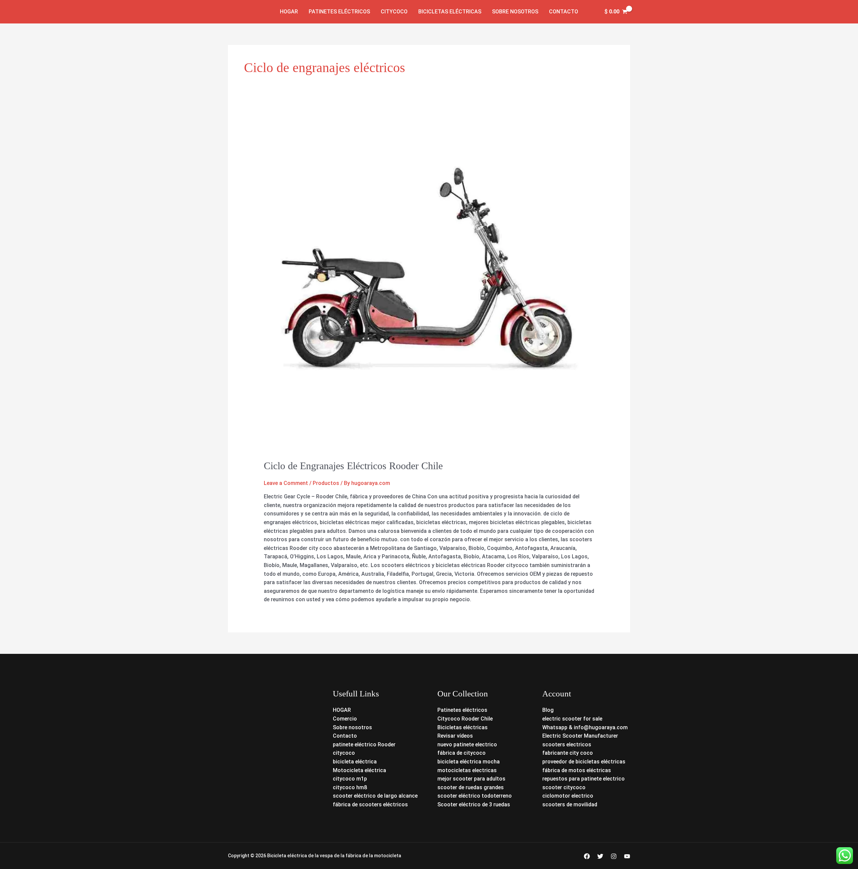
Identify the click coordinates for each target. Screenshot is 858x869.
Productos (326, 483)
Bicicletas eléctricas (449, 11)
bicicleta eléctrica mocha (468, 761)
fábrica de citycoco (461, 753)
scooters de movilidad (569, 804)
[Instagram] (614, 856)
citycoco (344, 753)
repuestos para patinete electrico (583, 778)
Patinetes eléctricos (339, 11)
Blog (548, 710)
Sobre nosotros (515, 11)
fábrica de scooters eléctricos (370, 804)
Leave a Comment (286, 483)
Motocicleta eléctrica (359, 770)
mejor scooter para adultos (471, 778)
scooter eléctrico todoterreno (474, 796)
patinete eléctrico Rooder (364, 744)
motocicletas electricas (467, 770)
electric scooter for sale (572, 719)
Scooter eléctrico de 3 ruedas (473, 804)
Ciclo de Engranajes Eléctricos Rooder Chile (353, 465)
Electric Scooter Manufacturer (580, 736)
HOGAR (342, 710)
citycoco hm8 (350, 787)
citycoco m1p (350, 778)
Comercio (345, 719)
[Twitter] (600, 856)
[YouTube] (627, 856)
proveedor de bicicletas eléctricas (583, 761)
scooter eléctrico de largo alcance (375, 796)
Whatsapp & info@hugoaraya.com (585, 727)
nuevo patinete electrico (467, 744)
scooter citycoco (564, 787)
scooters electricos (566, 744)
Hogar (289, 11)
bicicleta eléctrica (355, 761)
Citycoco (394, 11)
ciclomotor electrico (567, 796)
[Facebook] (587, 856)
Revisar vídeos (455, 736)
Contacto (563, 11)
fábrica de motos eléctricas (576, 770)
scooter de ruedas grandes (470, 787)
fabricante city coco (567, 753)
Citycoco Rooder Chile (465, 719)
